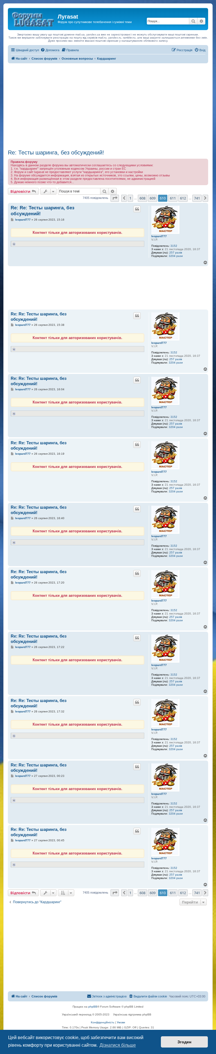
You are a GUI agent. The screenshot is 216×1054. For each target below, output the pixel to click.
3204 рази (176, 255)
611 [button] (173, 198)
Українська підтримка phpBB (132, 1014)
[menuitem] (49, 50)
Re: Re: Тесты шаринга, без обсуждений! (42, 210)
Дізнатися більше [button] (118, 1045)
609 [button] (153, 198)
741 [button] (197, 198)
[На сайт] (33, 18)
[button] (115, 198)
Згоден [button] (184, 1042)
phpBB (92, 1006)
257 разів (175, 252)
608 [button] (142, 198)
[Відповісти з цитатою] (137, 209)
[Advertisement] (108, 105)
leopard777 (159, 236)
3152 (173, 245)
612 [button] (183, 198)
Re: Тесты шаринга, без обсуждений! (56, 152)
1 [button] (130, 198)
